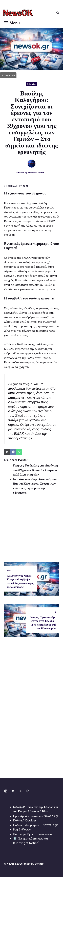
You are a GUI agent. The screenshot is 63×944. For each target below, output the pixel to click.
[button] (57, 13)
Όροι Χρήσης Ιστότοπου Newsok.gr (35, 816)
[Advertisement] (31, 530)
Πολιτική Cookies (25, 820)
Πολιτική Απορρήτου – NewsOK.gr (35, 825)
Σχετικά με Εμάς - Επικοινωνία (32, 834)
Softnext (39, 863)
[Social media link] (5, 791)
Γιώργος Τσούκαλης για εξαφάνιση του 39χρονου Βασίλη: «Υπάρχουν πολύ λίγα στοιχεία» (35, 470)
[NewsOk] (18, 13)
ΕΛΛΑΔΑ (31, 84)
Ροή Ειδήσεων (22, 829)
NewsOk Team (36, 172)
